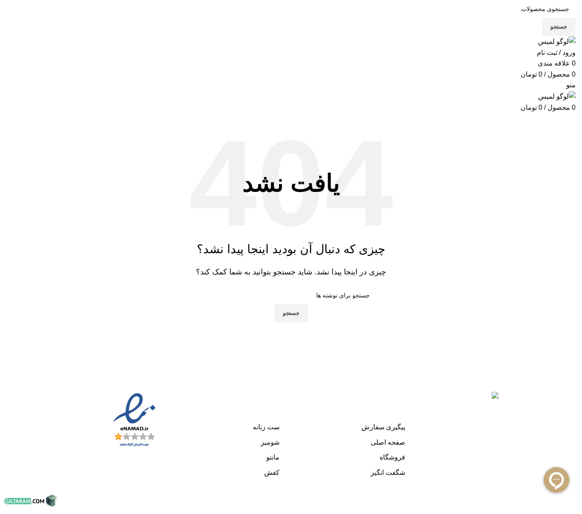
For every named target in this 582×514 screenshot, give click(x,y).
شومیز (270, 442)
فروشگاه (392, 457)
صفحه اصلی (388, 442)
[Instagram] (567, 389)
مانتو (272, 457)
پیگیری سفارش (383, 427)
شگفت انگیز (388, 472)
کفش (271, 472)
